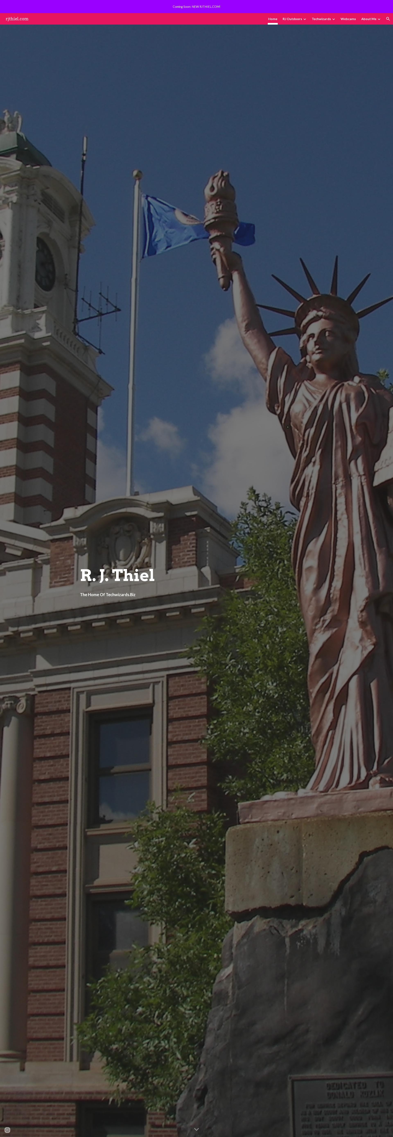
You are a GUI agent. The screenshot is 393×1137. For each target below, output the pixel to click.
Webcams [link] (348, 19)
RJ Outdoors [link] (292, 19)
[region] (196, 6)
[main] (196, 575)
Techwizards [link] (321, 19)
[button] (388, 19)
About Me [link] (368, 19)
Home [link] (272, 19)
